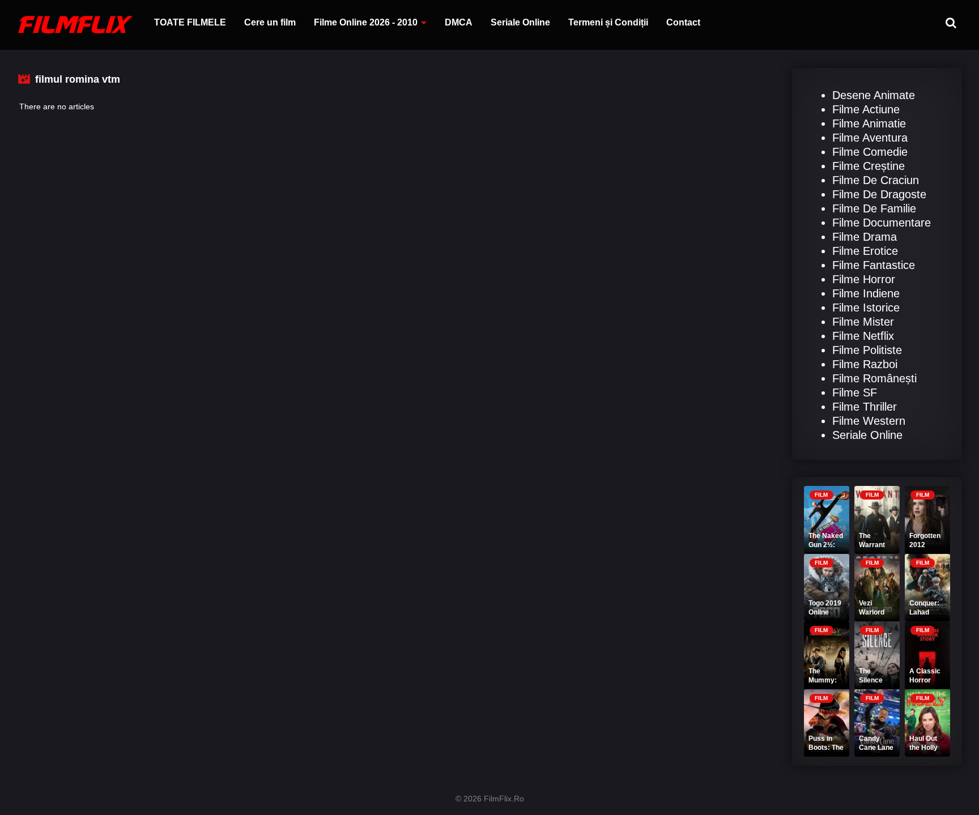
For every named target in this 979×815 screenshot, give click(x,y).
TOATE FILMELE (190, 22)
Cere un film (270, 22)
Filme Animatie (869, 123)
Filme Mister (863, 321)
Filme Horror (863, 279)
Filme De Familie (874, 208)
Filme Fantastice (873, 265)
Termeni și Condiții (608, 22)
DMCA (459, 22)
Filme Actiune (866, 109)
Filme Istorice (866, 307)
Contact (683, 22)
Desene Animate (873, 95)
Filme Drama (864, 237)
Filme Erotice (865, 251)
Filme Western (868, 421)
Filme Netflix (863, 336)
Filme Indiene (866, 293)
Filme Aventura (870, 137)
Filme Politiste (867, 350)
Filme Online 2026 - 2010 (366, 22)
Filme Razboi (864, 364)
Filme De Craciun (875, 180)
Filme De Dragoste (879, 194)
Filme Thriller (864, 406)
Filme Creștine (868, 166)
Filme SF (854, 392)
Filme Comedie (870, 152)
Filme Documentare (881, 222)
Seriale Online (520, 22)
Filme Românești (874, 378)
